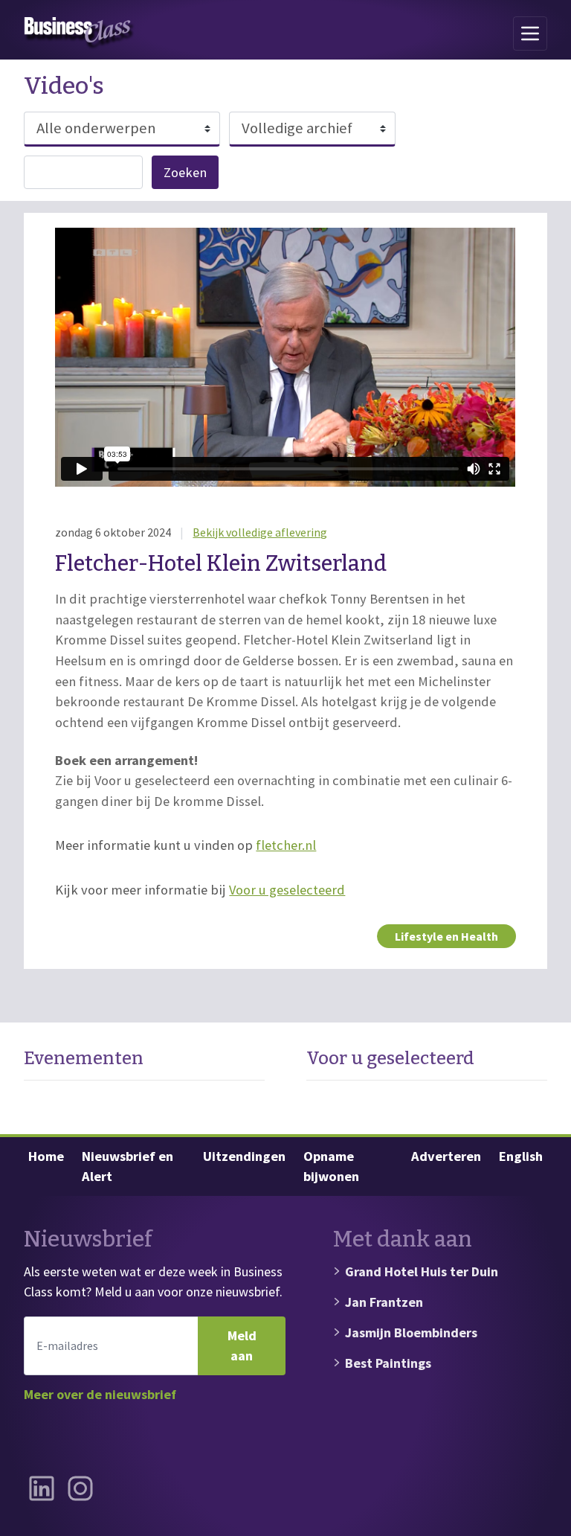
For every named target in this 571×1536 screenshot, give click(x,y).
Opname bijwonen (331, 1166)
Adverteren (446, 1156)
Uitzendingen (244, 1156)
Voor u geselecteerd (287, 889)
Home (46, 1156)
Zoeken (185, 172)
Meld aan (242, 1346)
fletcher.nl (286, 845)
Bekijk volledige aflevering (260, 532)
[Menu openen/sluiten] (530, 33)
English (521, 1156)
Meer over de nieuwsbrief (100, 1394)
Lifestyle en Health (446, 936)
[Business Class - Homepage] (79, 33)
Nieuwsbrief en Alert (127, 1166)
